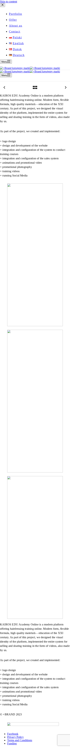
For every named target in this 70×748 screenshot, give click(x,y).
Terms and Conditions (19, 740)
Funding (12, 743)
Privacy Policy (15, 737)
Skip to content (8, 1)
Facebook (12, 733)
